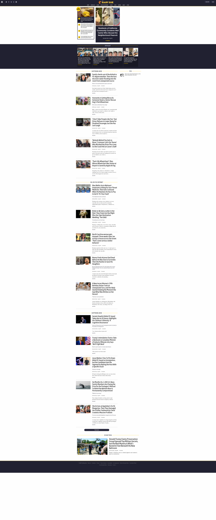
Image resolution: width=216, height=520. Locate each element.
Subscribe (207, 1)
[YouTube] (16, 2)
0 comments (108, 40)
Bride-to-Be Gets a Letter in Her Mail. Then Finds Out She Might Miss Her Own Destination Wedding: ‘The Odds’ (103, 214)
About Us (89, 463)
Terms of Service (103, 463)
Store (128, 5)
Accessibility (110, 463)
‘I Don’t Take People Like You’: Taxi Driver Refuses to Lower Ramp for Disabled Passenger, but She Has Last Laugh (104, 122)
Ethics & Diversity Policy (124, 463)
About (124, 5)
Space (115, 5)
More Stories (97, 430)
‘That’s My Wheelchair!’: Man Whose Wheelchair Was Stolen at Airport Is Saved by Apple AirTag (104, 163)
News (88, 5)
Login (213, 1)
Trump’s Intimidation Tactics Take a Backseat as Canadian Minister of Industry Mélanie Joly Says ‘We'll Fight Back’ (104, 341)
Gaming (119, 5)
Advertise (94, 463)
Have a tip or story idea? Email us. (131, 73)
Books (98, 5)
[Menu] (2, 2)
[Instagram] (11, 2)
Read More (93, 93)
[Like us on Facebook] (9, 2)
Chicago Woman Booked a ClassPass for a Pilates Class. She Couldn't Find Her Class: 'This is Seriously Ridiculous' (130, 59)
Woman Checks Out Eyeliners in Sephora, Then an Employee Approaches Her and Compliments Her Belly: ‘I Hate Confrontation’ (99, 60)
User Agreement (116, 463)
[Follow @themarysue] (6, 2)
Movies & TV (93, 5)
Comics (111, 5)
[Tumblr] (14, 2)
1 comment (103, 168)
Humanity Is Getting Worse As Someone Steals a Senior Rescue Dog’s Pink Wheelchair (104, 100)
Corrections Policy (133, 463)
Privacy (98, 463)
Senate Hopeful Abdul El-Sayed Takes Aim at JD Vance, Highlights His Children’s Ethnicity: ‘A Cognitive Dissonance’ (104, 319)
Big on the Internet (104, 5)
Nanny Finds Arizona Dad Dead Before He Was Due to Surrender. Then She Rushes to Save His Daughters (104, 260)
